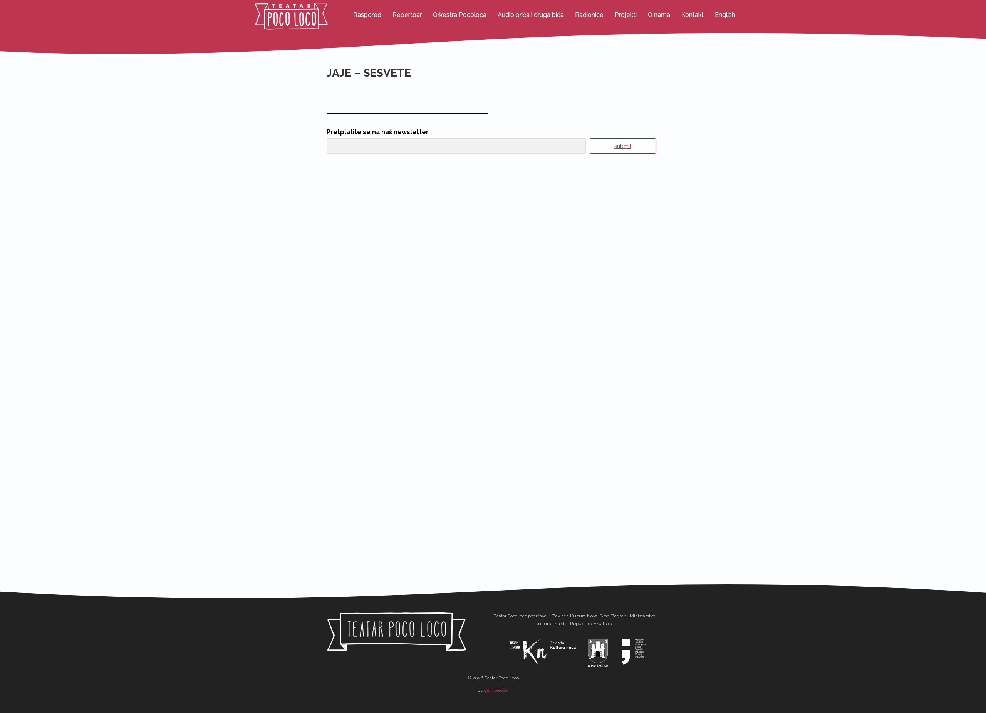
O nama (659, 14)
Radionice (589, 14)
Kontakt (692, 14)
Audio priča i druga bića (531, 14)
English (725, 14)
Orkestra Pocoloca (459, 14)
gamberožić (496, 690)
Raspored (367, 14)
